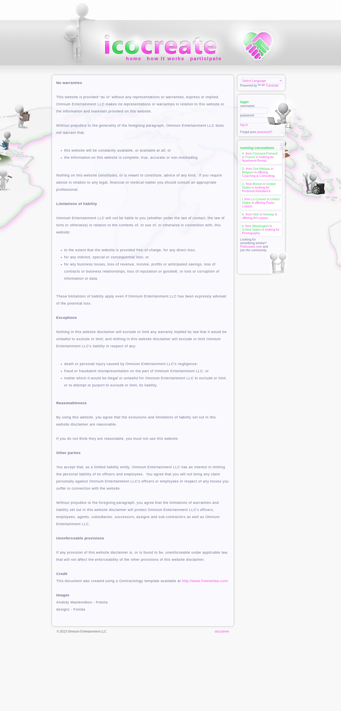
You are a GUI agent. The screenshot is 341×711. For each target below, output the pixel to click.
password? (264, 132)
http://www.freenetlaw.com (205, 581)
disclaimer (222, 631)
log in (244, 125)
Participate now (251, 246)
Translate (272, 85)
